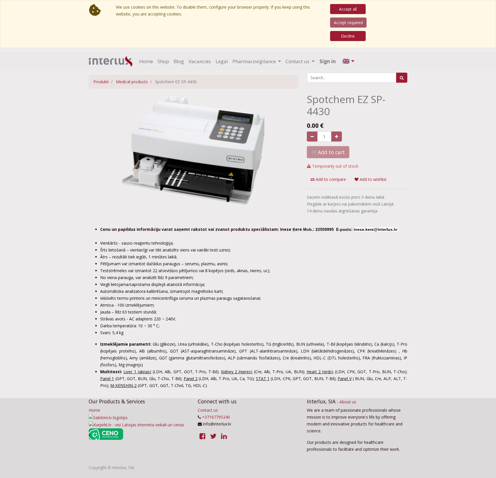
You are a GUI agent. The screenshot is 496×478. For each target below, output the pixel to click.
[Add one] (336, 136)
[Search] (401, 78)
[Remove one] (312, 136)
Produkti (101, 81)
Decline (348, 36)
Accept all (348, 9)
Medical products (132, 81)
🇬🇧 (346, 61)
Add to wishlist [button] (373, 179)
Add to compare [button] (330, 179)
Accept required (348, 22)
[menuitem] (146, 61)
